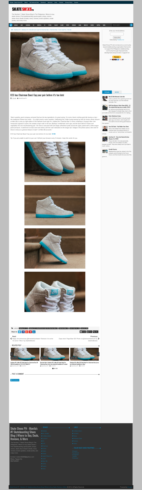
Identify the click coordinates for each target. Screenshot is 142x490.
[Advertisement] (90, 13)
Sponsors (50, 2)
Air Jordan (45, 433)
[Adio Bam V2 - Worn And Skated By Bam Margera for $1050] (105, 139)
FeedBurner (120, 40)
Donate (76, 2)
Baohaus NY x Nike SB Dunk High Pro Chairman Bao (42, 328)
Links (55, 2)
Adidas (16, 25)
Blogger (130, 487)
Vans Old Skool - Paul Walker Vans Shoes (119, 126)
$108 (53, 134)
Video (75, 443)
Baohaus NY (22, 328)
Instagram (75, 455)
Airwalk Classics (113, 149)
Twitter (74, 456)
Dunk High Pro (73, 328)
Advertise (43, 2)
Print (90, 332)
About (26, 2)
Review (75, 441)
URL (96, 332)
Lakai (80, 25)
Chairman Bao (62, 328)
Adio (22, 25)
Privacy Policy (68, 2)
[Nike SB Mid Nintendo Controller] (105, 98)
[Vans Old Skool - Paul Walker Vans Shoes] (105, 128)
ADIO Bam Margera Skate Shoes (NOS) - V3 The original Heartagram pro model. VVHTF (119, 106)
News (75, 436)
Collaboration (46, 436)
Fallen (56, 25)
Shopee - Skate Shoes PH (16, 2)
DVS (43, 443)
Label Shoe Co (47, 456)
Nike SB (86, 25)
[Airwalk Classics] (105, 151)
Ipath (67, 25)
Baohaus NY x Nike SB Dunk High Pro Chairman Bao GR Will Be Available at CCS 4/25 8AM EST (24, 363)
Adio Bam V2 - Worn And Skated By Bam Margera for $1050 (119, 138)
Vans (104, 25)
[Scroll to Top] (140, 487)
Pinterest (75, 458)
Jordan (74, 25)
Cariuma (28, 25)
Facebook (75, 453)
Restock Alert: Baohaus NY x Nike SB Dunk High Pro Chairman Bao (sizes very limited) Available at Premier (54, 363)
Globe (61, 25)
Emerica (39, 25)
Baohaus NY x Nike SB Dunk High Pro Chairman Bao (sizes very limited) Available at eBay (84, 363)
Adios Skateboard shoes (115, 116)
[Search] (131, 25)
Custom (44, 438)
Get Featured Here (34, 2)
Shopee (74, 451)
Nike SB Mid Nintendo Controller (117, 97)
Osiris (92, 25)
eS (44, 25)
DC (33, 25)
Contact (61, 2)
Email (83, 332)
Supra (98, 25)
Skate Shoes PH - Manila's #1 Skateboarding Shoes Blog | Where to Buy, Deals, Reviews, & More (24, 433)
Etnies (49, 25)
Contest (75, 433)
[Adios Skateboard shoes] (105, 118)
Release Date (77, 438)
